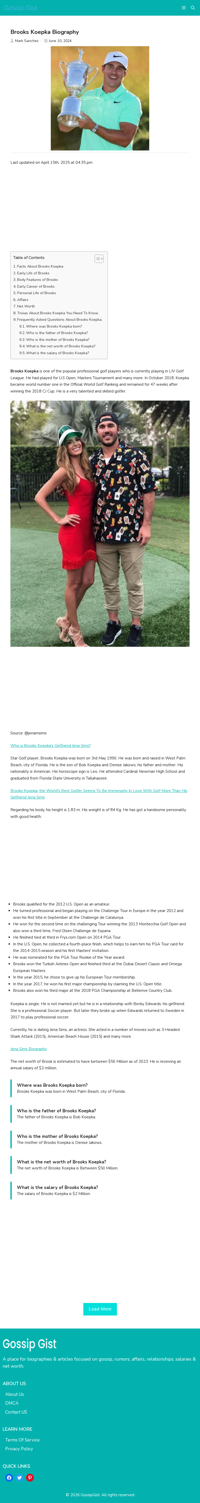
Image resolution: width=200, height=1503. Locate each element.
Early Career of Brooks (36, 286)
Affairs (22, 299)
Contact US (16, 1412)
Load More (100, 1309)
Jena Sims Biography (28, 1049)
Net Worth (26, 306)
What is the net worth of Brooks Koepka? (61, 346)
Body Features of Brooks (37, 279)
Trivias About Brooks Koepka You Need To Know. (58, 313)
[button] (192, 8)
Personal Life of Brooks (36, 293)
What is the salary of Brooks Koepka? (57, 353)
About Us (14, 1394)
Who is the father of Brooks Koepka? (57, 332)
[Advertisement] (100, 208)
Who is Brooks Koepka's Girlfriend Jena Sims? (50, 745)
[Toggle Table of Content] (96, 258)
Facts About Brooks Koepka (40, 266)
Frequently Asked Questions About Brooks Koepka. (59, 319)
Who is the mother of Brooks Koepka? (58, 339)
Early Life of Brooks (33, 273)
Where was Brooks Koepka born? (54, 326)
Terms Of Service (22, 1440)
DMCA (11, 1403)
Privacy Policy (19, 1449)
